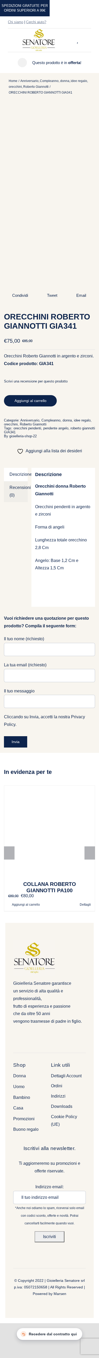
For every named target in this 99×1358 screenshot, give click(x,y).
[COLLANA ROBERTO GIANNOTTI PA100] (49, 830)
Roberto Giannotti (33, 424)
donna (67, 420)
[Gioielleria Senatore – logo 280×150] (39, 30)
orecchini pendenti (27, 428)
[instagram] (81, 22)
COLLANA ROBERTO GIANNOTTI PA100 (49, 887)
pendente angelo (55, 428)
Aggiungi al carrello (30, 401)
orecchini (11, 424)
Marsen (60, 1294)
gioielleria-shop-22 (23, 436)
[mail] (89, 22)
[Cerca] (72, 40)
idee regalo (82, 420)
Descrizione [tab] (19, 474)
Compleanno (50, 420)
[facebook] (72, 22)
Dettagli (85, 904)
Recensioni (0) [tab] (19, 491)
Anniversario (29, 420)
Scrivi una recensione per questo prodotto (36, 381)
